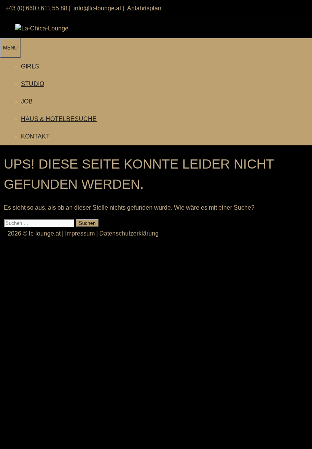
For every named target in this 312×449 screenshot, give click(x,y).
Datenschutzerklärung (129, 233)
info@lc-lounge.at (97, 8)
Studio (32, 84)
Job (27, 101)
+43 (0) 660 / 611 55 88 (36, 8)
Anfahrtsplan (144, 8)
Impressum (80, 233)
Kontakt (35, 136)
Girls (30, 66)
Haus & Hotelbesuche (59, 119)
